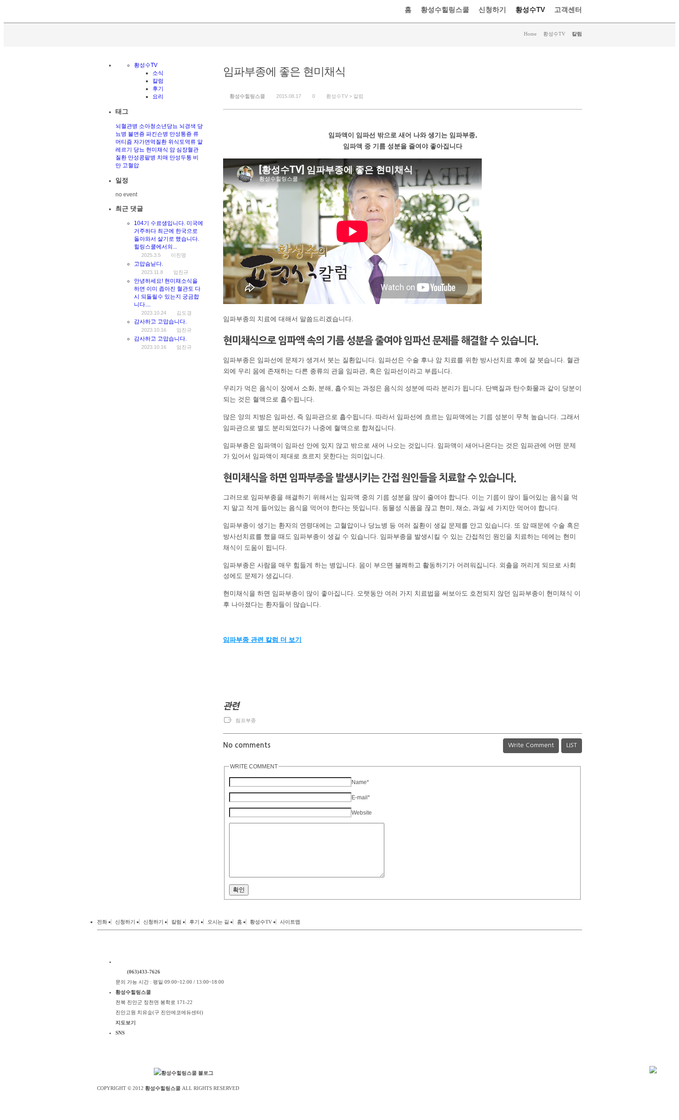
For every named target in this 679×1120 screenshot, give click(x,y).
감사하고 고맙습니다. (160, 321)
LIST (571, 745)
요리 (158, 96)
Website (362, 813)
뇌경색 (187, 126)
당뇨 (139, 149)
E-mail (361, 797)
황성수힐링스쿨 (445, 9)
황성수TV (530, 9)
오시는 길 (218, 922)
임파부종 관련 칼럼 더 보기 (262, 639)
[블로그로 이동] (183, 1073)
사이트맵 (290, 922)
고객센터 (568, 9)
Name (360, 782)
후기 (158, 88)
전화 (102, 922)
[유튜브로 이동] (133, 1073)
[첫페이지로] (172, 961)
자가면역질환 (150, 142)
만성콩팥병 (142, 157)
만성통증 (181, 134)
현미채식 (157, 149)
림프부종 (246, 720)
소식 (158, 73)
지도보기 (125, 1022)
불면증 (136, 134)
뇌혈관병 (126, 126)
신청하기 (492, 9)
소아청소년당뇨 (158, 126)
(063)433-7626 (143, 971)
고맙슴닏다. (148, 264)
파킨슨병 (157, 134)
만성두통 (181, 157)
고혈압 (130, 165)
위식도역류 (182, 142)
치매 (162, 157)
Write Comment (531, 745)
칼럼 (358, 96)
